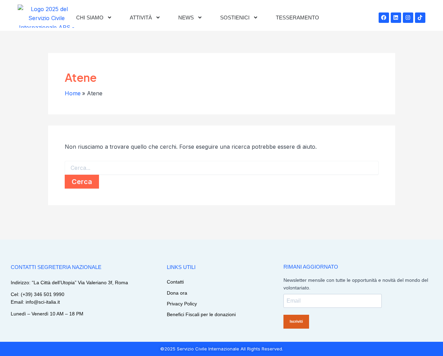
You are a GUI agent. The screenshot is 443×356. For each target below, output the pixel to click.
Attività (141, 17)
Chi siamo (89, 17)
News (186, 17)
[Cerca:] (222, 168)
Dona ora (177, 293)
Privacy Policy (182, 303)
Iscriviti (296, 321)
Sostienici (235, 17)
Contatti (175, 282)
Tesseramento (297, 17)
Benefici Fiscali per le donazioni (201, 314)
